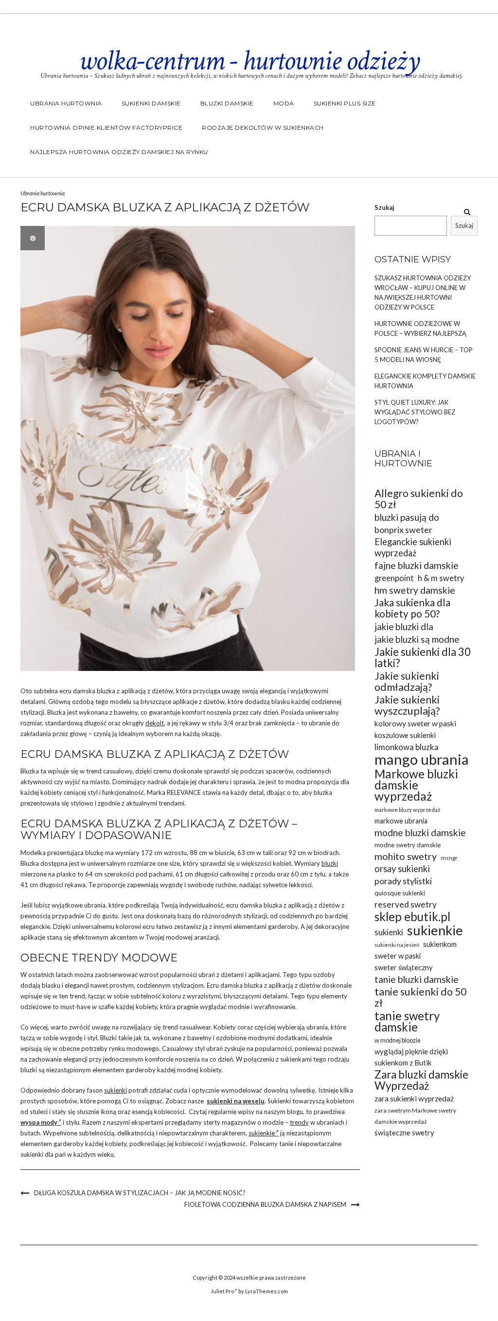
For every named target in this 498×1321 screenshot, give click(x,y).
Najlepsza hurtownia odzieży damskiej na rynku (119, 151)
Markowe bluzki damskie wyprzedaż (416, 785)
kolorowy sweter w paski (415, 723)
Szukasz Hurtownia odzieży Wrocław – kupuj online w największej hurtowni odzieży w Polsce (422, 292)
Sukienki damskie (151, 103)
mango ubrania (421, 759)
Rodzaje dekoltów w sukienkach (263, 127)
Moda (283, 103)
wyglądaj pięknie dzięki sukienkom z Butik (411, 1057)
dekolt (154, 723)
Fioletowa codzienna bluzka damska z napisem (265, 1204)
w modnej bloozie (397, 1040)
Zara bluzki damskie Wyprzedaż (421, 1080)
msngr (449, 857)
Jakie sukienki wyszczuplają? (407, 705)
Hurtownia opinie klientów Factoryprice (106, 127)
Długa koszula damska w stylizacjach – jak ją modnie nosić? (140, 1193)
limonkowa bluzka (406, 747)
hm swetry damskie (414, 590)
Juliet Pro (222, 1291)
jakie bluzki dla (403, 626)
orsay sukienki (402, 868)
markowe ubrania (400, 821)
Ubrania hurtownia (66, 103)
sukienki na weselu (236, 1101)
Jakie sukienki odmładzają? (406, 681)
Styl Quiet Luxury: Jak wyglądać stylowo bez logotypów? (414, 412)
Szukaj (384, 207)
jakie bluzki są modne (416, 639)
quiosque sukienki (399, 893)
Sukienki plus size (345, 103)
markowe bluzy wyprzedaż (407, 809)
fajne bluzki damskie (416, 565)
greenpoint (394, 578)
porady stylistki (403, 880)
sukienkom (440, 944)
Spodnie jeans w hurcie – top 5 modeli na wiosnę (423, 354)
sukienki (115, 1090)
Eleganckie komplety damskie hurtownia (425, 381)
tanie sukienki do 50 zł (420, 997)
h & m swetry (441, 578)
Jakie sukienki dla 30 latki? (422, 657)
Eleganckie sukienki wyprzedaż (412, 547)
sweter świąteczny (403, 967)
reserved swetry (405, 904)
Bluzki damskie (227, 103)
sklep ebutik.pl (412, 916)
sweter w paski (397, 956)
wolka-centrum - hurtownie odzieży (249, 61)
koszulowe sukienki (405, 735)
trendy (299, 1122)
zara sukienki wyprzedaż (414, 1098)
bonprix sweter (403, 529)
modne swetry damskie (407, 845)
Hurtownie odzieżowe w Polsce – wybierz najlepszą (420, 328)
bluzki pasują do (406, 517)
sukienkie (262, 1133)
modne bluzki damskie (420, 832)
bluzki (329, 863)
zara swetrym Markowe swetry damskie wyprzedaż (415, 1116)
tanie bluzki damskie (416, 979)
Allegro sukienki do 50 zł (418, 499)
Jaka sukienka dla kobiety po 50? (412, 608)
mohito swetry (405, 856)
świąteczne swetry (404, 1132)
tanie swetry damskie (407, 1021)
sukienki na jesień (396, 945)
